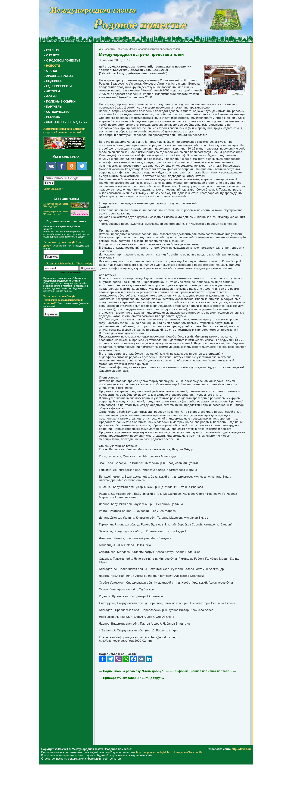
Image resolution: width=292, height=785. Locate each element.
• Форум (50, 96)
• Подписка (53, 81)
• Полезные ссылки (59, 101)
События (121, 49)
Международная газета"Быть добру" (55, 205)
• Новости (52, 65)
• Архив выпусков (58, 76)
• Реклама (52, 117)
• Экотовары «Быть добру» (65, 122)
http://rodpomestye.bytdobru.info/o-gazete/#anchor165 (169, 752)
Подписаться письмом (70, 272)
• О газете (52, 55)
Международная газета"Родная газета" (55, 212)
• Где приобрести (58, 86)
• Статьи (50, 70)
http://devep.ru (241, 749)
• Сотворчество (56, 111)
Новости (108, 49)
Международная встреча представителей (154, 49)
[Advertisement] (69, 406)
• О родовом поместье (62, 60)
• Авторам (52, 91)
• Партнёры (53, 106)
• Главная (51, 50)
